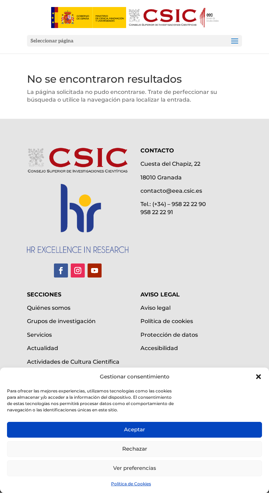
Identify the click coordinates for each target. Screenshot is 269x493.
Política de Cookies (131, 483)
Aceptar (134, 429)
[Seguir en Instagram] (78, 270)
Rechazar (134, 448)
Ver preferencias (134, 468)
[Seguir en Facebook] (61, 270)
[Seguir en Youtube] (95, 270)
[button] (258, 376)
